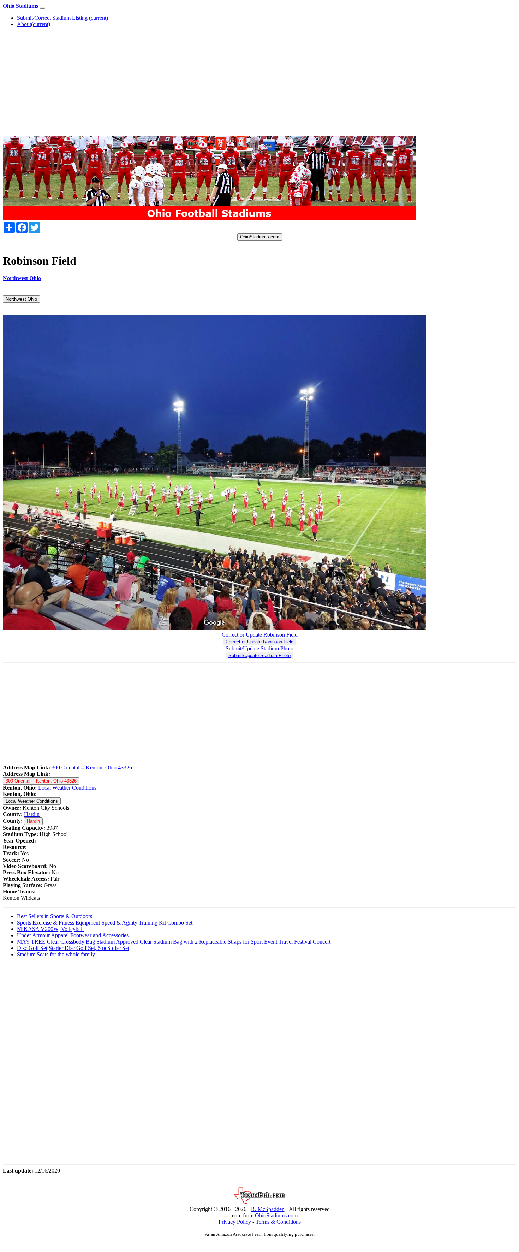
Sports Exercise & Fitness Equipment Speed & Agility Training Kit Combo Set (104, 923)
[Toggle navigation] (42, 8)
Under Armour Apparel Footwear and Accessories (73, 935)
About (33, 24)
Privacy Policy (235, 1222)
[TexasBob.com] (259, 1203)
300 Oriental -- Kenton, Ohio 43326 (92, 767)
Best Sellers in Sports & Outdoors (54, 916)
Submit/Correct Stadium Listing (62, 18)
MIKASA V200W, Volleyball (50, 929)
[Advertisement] (259, 82)
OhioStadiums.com (259, 237)
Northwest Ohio (21, 299)
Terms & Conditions (278, 1222)
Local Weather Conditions (67, 788)
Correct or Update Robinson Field (260, 635)
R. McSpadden (268, 1209)
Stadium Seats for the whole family (56, 954)
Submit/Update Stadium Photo (259, 648)
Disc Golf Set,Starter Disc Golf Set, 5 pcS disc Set (73, 948)
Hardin (32, 814)
